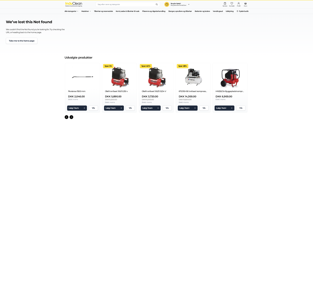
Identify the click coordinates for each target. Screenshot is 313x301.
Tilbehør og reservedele (103, 11)
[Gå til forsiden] (78, 4)
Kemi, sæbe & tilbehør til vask (127, 11)
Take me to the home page (21, 41)
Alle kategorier (70, 11)
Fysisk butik (243, 11)
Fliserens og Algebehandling (153, 11)
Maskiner (85, 11)
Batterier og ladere (202, 11)
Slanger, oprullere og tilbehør (180, 11)
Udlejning (230, 11)
